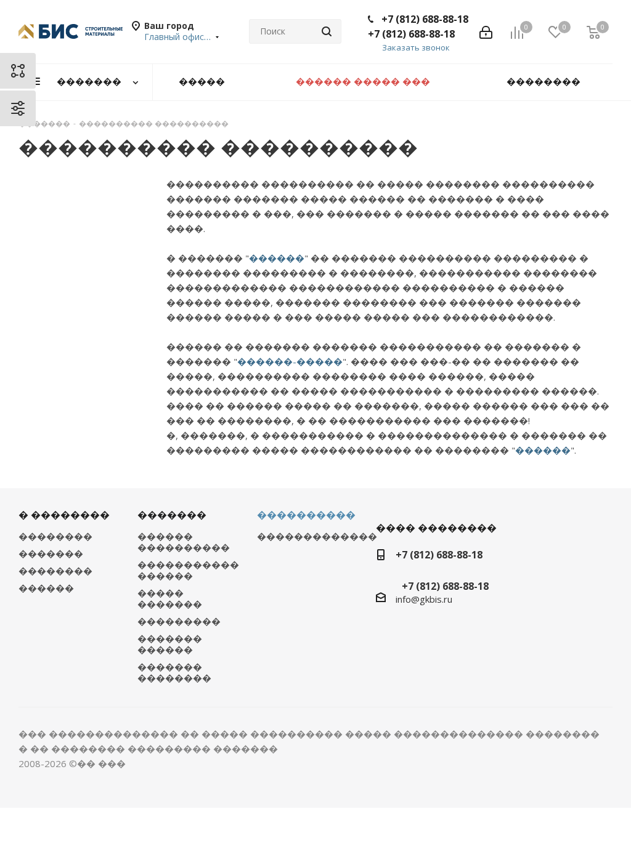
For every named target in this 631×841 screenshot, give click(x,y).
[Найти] (326, 31)
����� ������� (169, 598)
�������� (55, 536)
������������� (317, 536)
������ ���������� (183, 541)
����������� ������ (188, 570)
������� (50, 553)
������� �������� (174, 672)
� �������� (64, 514)
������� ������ (169, 644)
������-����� (290, 361)
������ (276, 258)
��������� (179, 621)
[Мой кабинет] (485, 31)
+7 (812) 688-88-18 (424, 19)
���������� (306, 514)
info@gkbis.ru (424, 599)
